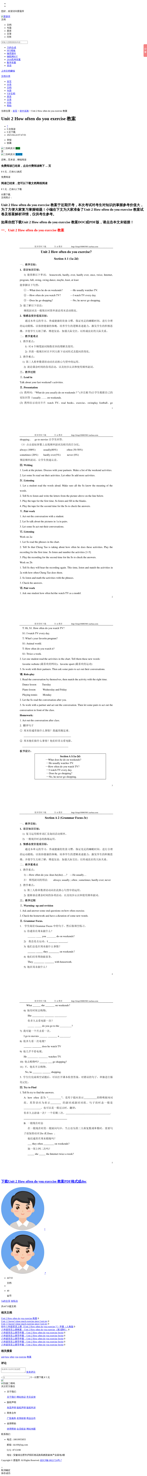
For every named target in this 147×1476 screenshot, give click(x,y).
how (7, 1357)
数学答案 (11, 62)
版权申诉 (31, 1407)
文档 (9, 87)
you (16, 1357)
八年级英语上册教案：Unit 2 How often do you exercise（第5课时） (34, 1329)
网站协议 (21, 1397)
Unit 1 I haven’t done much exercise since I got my (24, 1321)
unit (3, 1357)
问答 (9, 102)
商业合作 (31, 1418)
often (12, 1357)
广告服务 (11, 1418)
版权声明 (21, 1407)
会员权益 (21, 1429)
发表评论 (30, 1372)
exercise (22, 1357)
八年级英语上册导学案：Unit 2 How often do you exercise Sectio (32, 1332)
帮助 (9, 105)
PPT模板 (11, 50)
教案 (29, 1357)
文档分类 (5, 76)
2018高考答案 (14, 59)
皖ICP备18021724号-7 (51, 1460)
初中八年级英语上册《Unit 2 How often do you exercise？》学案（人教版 (37, 1326)
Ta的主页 (5, 1301)
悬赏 (9, 96)
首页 (9, 81)
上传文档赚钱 (8, 71)
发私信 (14, 1301)
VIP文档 (11, 93)
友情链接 (21, 1418)
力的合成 (11, 47)
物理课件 (11, 53)
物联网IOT (12, 56)
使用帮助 (11, 1429)
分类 (9, 84)
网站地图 (31, 1429)
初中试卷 (24, 111)
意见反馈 (31, 1397)
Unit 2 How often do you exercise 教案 (19, 1318)
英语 (9, 65)
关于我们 (11, 1397)
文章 (9, 99)
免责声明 (11, 1407)
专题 (9, 90)
